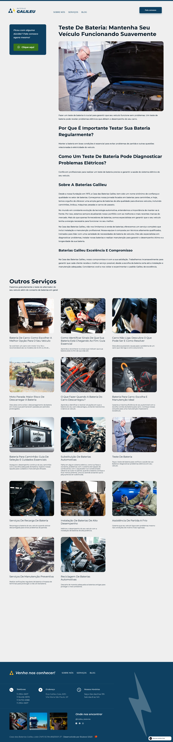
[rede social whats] (83, 724)
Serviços (73, 12)
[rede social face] (79, 724)
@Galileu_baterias (83, 719)
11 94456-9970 (23, 697)
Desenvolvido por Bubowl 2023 (77, 737)
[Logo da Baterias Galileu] (24, 10)
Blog (84, 12)
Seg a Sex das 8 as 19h (94, 694)
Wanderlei (114, 630)
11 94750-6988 (23, 700)
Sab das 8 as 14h (92, 697)
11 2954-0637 (22, 694)
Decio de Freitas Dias (29, 630)
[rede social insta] (76, 724)
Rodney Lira (70, 630)
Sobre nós (59, 12)
